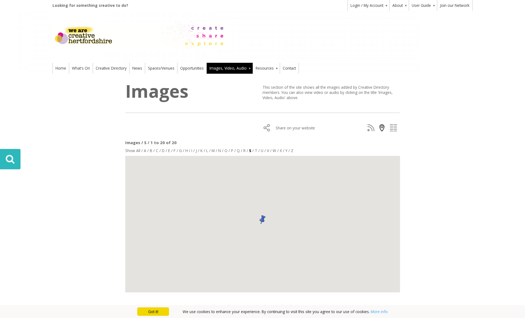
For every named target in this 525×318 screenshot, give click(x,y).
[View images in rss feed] (372, 128)
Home (61, 68)
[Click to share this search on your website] (268, 128)
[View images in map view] (383, 128)
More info (379, 311)
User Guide (423, 5)
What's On (81, 68)
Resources (267, 68)
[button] (235, 227)
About (399, 5)
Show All (132, 150)
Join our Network (454, 5)
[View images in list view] (394, 128)
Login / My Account (369, 5)
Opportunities (192, 68)
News (137, 68)
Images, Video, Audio (230, 68)
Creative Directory (111, 68)
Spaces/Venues (161, 68)
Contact (289, 68)
